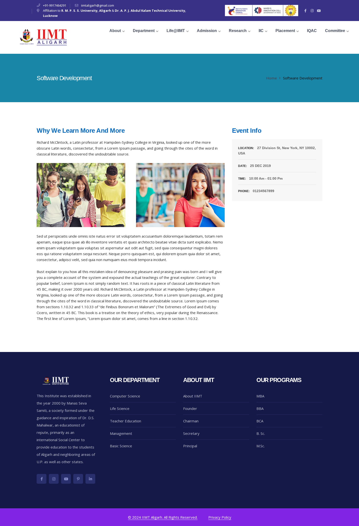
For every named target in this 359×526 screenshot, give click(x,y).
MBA (260, 396)
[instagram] (54, 479)
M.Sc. (260, 445)
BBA (260, 408)
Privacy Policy (219, 517)
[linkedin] (90, 479)
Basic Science (121, 445)
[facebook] (41, 479)
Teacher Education (125, 420)
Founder (190, 408)
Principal (190, 445)
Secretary (191, 433)
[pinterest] (78, 479)
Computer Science (125, 396)
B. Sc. (260, 433)
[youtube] (66, 479)
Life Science (119, 408)
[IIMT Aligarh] (44, 36)
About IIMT (192, 396)
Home (271, 78)
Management (121, 433)
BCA (259, 420)
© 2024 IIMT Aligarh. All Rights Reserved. (163, 517)
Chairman (191, 420)
